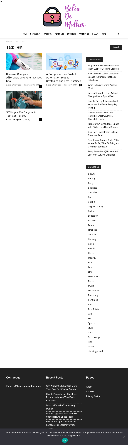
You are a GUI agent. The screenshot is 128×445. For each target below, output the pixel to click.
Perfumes (59, 34)
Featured (92, 225)
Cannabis (92, 192)
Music (91, 285)
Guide (91, 243)
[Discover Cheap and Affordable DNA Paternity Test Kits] (24, 61)
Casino (91, 201)
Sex (90, 313)
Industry (92, 257)
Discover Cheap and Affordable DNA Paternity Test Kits (24, 78)
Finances (92, 229)
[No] (124, 436)
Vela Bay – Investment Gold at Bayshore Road (103, 134)
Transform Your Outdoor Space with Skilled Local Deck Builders (103, 125)
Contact (90, 391)
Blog (90, 183)
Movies (91, 281)
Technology (94, 337)
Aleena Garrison (13, 85)
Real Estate (93, 309)
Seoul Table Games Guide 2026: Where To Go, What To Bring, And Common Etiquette (104, 143)
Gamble (92, 234)
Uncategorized (95, 351)
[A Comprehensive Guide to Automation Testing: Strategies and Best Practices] (64, 61)
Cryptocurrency (95, 206)
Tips (104, 34)
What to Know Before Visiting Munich (102, 87)
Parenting (84, 34)
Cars (90, 197)
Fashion (48, 34)
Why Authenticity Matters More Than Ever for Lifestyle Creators (103, 67)
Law (90, 267)
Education (93, 215)
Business (71, 34)
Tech (90, 332)
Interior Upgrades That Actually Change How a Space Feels (103, 95)
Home (24, 34)
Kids (90, 262)
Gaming (92, 239)
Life (90, 271)
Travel (91, 346)
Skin (90, 318)
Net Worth (35, 34)
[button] (118, 34)
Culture (91, 211)
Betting (91, 178)
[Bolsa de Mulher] (64, 16)
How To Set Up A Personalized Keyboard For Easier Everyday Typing (103, 104)
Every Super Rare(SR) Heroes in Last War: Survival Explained (103, 153)
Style (90, 327)
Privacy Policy (93, 396)
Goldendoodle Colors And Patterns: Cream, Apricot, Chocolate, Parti (100, 115)
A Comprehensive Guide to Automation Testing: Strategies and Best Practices (63, 78)
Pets (90, 304)
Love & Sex (94, 276)
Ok (64, 440)
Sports (91, 323)
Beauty (91, 173)
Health (95, 34)
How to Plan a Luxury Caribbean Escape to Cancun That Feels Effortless (103, 76)
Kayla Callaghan (14, 119)
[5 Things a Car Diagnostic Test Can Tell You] (24, 100)
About (89, 386)
